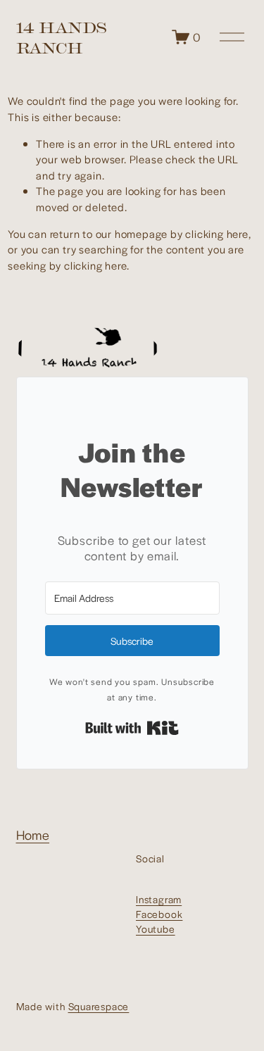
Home (33, 834)
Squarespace (99, 1006)
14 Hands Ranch (61, 37)
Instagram (159, 899)
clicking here (216, 233)
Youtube (155, 928)
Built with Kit (132, 728)
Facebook (159, 914)
